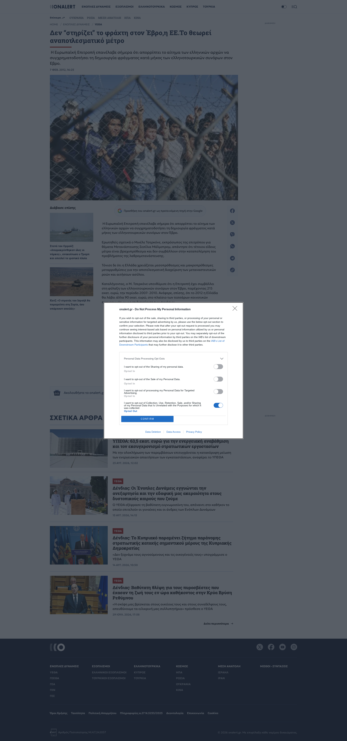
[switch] (218, 366)
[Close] (236, 309)
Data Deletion (153, 431)
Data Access (173, 431)
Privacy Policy (194, 431)
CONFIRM (147, 419)
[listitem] (173, 359)
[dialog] (173, 371)
